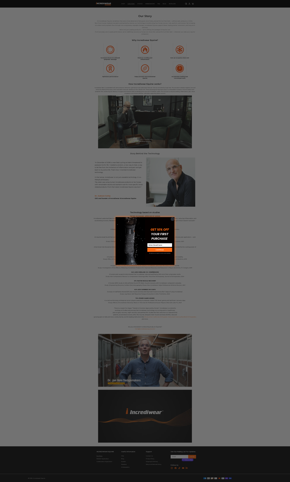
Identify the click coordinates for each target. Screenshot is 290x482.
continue (160, 250)
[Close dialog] (172, 219)
